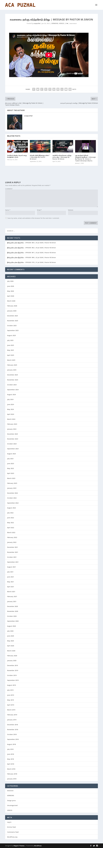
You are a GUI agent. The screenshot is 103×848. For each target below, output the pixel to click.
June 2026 (10, 286)
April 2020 (10, 646)
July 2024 (10, 399)
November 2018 (12, 729)
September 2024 (13, 390)
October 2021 (11, 557)
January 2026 (11, 311)
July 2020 (10, 631)
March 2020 (11, 651)
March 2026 (11, 301)
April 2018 (10, 764)
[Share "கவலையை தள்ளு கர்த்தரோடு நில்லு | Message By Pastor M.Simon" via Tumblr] (46, 89)
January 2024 (11, 429)
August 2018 (11, 744)
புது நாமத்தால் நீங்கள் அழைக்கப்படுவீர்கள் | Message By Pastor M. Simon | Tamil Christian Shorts (85, 158)
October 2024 (11, 385)
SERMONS (54, 23)
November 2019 (12, 670)
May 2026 (10, 291)
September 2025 (13, 330)
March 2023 (11, 478)
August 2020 (11, 626)
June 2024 (10, 404)
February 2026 (12, 306)
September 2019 (13, 680)
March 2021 (11, 591)
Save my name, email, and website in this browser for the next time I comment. (33, 218)
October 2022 (11, 498)
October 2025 (11, 325)
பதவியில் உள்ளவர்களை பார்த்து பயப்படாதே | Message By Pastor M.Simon (62, 157)
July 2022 (10, 513)
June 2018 (10, 754)
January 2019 (11, 720)
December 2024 (12, 375)
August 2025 (11, 335)
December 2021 (12, 547)
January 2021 (11, 601)
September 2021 (13, 562)
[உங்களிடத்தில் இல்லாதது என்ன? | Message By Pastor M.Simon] (40, 146)
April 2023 (10, 473)
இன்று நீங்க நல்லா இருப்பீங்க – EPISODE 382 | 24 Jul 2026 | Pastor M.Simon (31, 248)
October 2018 (11, 734)
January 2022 (11, 542)
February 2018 (12, 774)
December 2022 (12, 493)
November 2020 (12, 611)
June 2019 (10, 695)
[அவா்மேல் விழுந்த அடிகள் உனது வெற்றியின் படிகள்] (17, 146)
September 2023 (13, 449)
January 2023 (11, 488)
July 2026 (10, 281)
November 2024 (12, 380)
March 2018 (11, 769)
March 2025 (11, 360)
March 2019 (11, 710)
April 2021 (10, 587)
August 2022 (11, 508)
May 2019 (10, 700)
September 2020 (13, 621)
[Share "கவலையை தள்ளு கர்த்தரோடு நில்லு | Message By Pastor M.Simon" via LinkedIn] (54, 89)
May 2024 (10, 409)
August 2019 (11, 685)
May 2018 (10, 759)
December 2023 (12, 434)
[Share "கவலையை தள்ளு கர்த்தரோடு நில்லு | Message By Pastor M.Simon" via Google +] (42, 89)
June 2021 (10, 577)
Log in (9, 822)
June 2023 (10, 463)
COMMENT (9, 189)
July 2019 (10, 690)
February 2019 (12, 715)
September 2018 (13, 739)
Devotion (10, 791)
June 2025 (10, 345)
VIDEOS (61, 23)
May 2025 (10, 350)
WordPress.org (12, 837)
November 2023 (12, 439)
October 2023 (11, 444)
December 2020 (12, 606)
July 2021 (10, 572)
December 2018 (12, 725)
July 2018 (10, 749)
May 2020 (10, 641)
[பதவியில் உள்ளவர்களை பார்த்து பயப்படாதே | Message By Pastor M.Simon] (63, 146)
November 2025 (12, 321)
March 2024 (11, 419)
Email (39, 210)
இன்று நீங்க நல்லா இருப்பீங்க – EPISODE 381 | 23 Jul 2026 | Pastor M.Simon (31, 252)
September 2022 (13, 503)
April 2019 (10, 705)
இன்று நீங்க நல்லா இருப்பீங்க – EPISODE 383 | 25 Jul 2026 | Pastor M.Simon (31, 243)
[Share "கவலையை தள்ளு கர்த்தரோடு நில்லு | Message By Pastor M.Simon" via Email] (66, 89)
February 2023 (12, 483)
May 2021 (10, 582)
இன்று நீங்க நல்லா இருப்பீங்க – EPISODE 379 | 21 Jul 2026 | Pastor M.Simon (31, 262)
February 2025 (12, 365)
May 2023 (10, 468)
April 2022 (10, 528)
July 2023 (10, 459)
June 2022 (10, 518)
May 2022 (10, 523)
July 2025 (10, 340)
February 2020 (12, 656)
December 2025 (12, 316)
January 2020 (11, 660)
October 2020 (11, 616)
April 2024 (10, 414)
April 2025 (10, 355)
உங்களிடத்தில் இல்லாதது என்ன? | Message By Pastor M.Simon (40, 157)
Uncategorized (12, 805)
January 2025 (11, 370)
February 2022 (12, 537)
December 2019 (12, 665)
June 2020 (10, 636)
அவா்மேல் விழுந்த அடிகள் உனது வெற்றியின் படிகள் (17, 156)
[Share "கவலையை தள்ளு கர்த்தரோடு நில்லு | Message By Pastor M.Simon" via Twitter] (38, 89)
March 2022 (11, 532)
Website (70, 210)
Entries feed (11, 827)
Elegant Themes (19, 846)
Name (7, 210)
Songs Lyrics (11, 800)
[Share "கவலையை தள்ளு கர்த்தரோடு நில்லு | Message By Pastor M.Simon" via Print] (70, 89)
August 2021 (11, 567)
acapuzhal (37, 23)
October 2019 (11, 675)
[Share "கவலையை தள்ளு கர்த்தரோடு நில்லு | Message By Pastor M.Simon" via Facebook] (34, 89)
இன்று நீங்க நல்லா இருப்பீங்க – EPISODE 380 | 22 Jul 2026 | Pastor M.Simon (31, 257)
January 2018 (11, 779)
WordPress (38, 846)
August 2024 (11, 394)
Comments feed (13, 832)
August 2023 (11, 454)
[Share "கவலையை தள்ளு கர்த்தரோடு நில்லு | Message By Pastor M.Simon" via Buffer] (58, 89)
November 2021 (12, 552)
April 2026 (10, 296)
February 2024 (12, 424)
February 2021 (12, 596)
